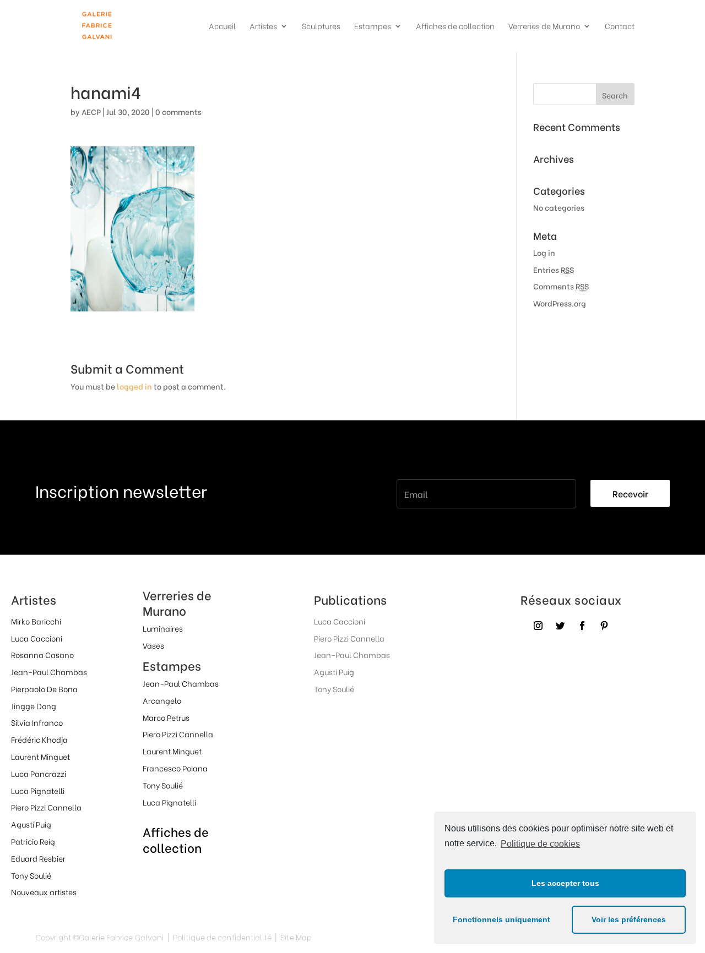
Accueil (222, 26)
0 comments (178, 111)
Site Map (296, 937)
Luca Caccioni (36, 638)
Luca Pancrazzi (38, 773)
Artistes (263, 26)
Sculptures (321, 26)
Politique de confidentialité (222, 937)
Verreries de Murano (544, 26)
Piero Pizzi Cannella (46, 807)
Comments (561, 286)
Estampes (372, 26)
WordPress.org (559, 303)
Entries (553, 269)
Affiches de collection (455, 26)
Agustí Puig (31, 824)
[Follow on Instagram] (538, 625)
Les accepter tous (565, 883)
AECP (91, 111)
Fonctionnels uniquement (501, 919)
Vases (153, 645)
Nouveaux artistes (44, 891)
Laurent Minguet (40, 756)
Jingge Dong (33, 705)
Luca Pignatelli (37, 790)
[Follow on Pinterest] (604, 625)
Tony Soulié (31, 875)
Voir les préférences (629, 919)
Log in (544, 252)
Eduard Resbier (38, 858)
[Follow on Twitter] (560, 625)
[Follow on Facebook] (582, 625)
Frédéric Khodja (39, 739)
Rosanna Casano (42, 654)
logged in (134, 386)
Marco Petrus (166, 717)
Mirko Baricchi (36, 621)
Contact (619, 26)
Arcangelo (162, 700)
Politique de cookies (540, 843)
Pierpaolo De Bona (44, 688)
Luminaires (163, 628)
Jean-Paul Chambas (49, 671)
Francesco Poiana (175, 768)
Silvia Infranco (37, 722)
